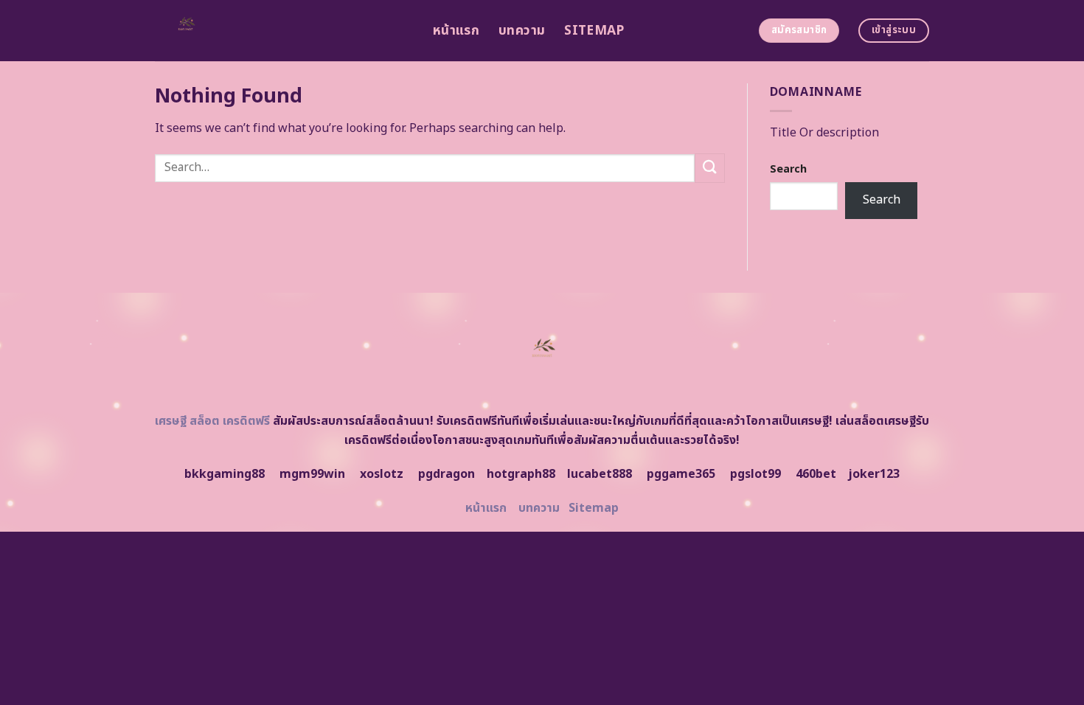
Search (788, 169)
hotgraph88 (521, 474)
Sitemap (594, 31)
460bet (816, 474)
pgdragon (446, 474)
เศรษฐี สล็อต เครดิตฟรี (212, 421)
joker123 (874, 474)
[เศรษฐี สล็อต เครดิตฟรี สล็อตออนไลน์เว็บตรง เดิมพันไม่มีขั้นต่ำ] (283, 30)
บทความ (521, 31)
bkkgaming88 (224, 474)
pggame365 (681, 474)
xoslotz (381, 474)
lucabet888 (599, 474)
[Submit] (709, 167)
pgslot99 (755, 474)
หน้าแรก (456, 31)
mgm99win (312, 474)
